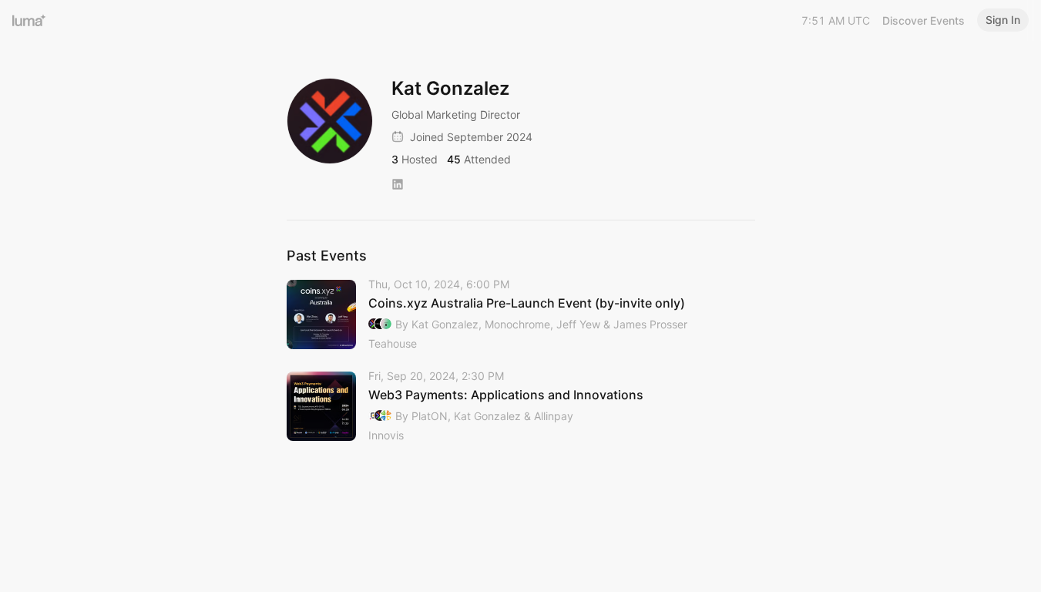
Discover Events (923, 20)
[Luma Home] (29, 20)
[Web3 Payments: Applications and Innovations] (520, 406)
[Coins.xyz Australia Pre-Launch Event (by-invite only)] (520, 315)
